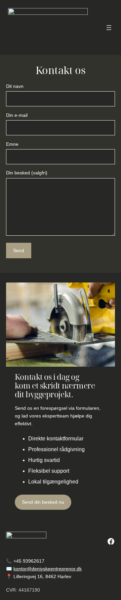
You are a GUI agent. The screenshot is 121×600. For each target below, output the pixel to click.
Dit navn (15, 86)
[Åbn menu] (109, 28)
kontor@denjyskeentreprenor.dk (47, 568)
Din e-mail (17, 115)
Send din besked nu (43, 502)
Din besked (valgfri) (26, 172)
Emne (12, 144)
